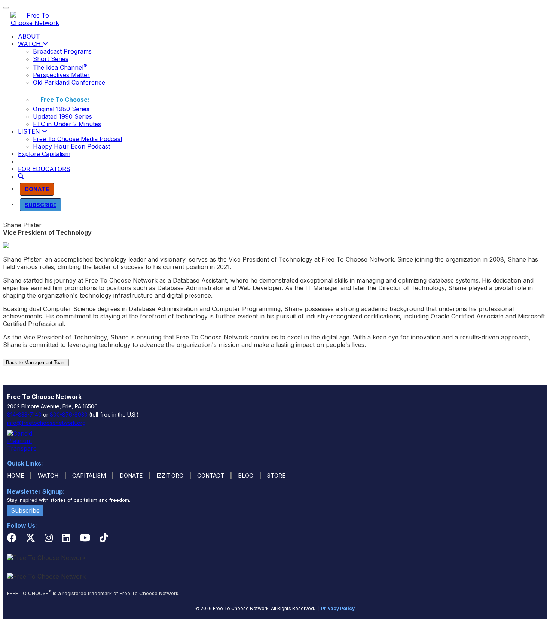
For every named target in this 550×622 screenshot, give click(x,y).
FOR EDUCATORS (44, 169)
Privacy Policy (338, 608)
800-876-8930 (69, 414)
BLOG (245, 475)
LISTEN (30, 131)
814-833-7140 (24, 414)
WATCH (30, 44)
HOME (15, 475)
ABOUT (29, 36)
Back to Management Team (36, 362)
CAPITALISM (89, 475)
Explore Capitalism (44, 154)
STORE (276, 475)
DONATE (131, 475)
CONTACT (210, 475)
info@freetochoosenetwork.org (46, 423)
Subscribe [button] (25, 510)
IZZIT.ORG (169, 475)
